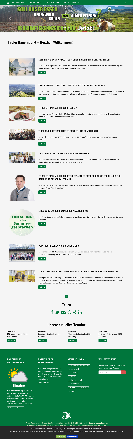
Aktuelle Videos (45, 383)
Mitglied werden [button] (72, 3)
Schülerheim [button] (53, 3)
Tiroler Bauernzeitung (79, 387)
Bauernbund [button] (19, 3)
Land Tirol (73, 369)
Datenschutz (72, 437)
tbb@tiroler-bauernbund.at (97, 423)
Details (11, 340)
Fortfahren (61, 437)
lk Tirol (72, 376)
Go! (123, 372)
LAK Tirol (73, 373)
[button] (10, 18)
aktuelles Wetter (16, 407)
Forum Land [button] (36, 3)
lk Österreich (75, 380)
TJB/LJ (71, 391)
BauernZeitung (75, 384)
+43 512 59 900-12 (77, 423)
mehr (42, 72)
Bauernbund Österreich (79, 365)
